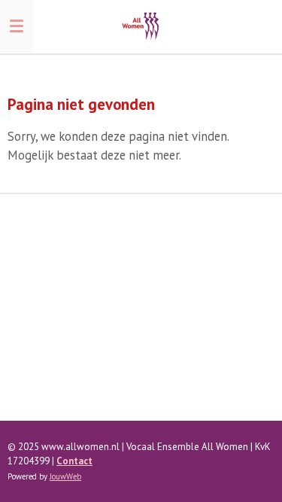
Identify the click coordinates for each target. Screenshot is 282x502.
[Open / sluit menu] (16, 26)
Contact (74, 461)
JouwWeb (65, 476)
